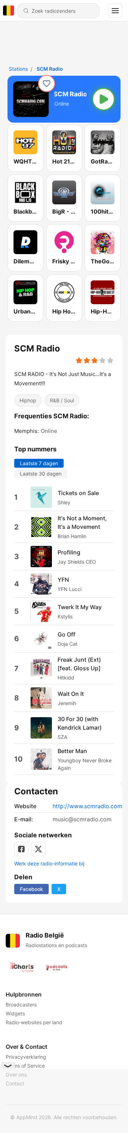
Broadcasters (21, 1005)
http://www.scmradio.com (87, 806)
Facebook (31, 889)
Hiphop (28, 400)
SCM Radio (50, 69)
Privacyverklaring (26, 1057)
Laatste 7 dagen (39, 463)
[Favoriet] (46, 83)
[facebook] (21, 849)
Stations (18, 69)
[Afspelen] (103, 99)
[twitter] (38, 849)
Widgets (15, 1013)
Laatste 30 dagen (41, 474)
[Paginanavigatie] (115, 11)
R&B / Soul (62, 400)
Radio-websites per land (34, 1022)
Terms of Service (25, 1066)
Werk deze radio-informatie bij (49, 863)
